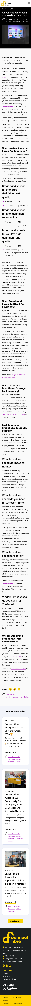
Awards (18, 762)
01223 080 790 (9, 956)
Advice (10, 20)
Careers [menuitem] (5, 973)
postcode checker (18, 669)
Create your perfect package (13, 414)
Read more (9, 752)
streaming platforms (10, 66)
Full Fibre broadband (16, 20)
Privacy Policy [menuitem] (18, 1003)
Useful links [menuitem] (7, 970)
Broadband (11, 759)
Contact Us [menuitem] (6, 976)
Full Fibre (26, 20)
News (6, 20)
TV (23, 20)
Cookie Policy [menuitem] (7, 1003)
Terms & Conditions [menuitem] (9, 979)
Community (16, 757)
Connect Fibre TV (8, 106)
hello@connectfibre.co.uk (13, 959)
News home (14, 921)
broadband (6, 77)
